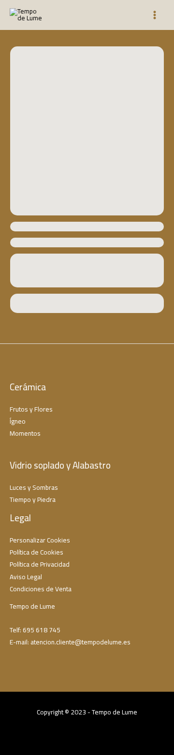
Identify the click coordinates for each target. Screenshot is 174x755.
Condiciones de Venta (41, 589)
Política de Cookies (36, 552)
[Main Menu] (155, 15)
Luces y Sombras (34, 487)
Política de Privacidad (40, 564)
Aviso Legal (26, 576)
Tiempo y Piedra (33, 499)
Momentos (25, 433)
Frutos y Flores (31, 409)
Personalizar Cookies (40, 540)
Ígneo (18, 421)
